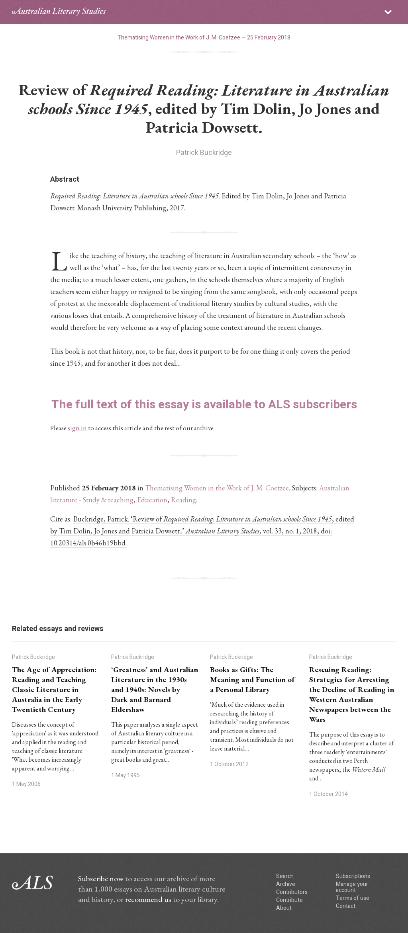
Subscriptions (353, 876)
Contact (345, 906)
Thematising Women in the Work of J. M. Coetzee (217, 487)
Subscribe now (101, 878)
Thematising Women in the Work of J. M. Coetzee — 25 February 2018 (204, 37)
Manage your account (352, 887)
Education (152, 499)
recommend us (148, 899)
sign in (77, 427)
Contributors (292, 892)
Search (285, 876)
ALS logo (59, 12)
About (284, 908)
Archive (285, 884)
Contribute (289, 900)
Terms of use (352, 898)
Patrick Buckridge (204, 152)
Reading (183, 499)
